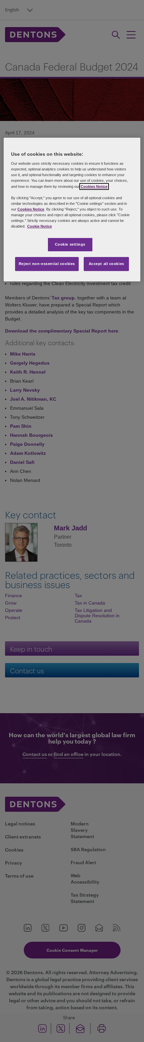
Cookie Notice (39, 226)
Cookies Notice (94, 186)
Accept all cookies (106, 264)
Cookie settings (70, 244)
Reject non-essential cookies (47, 264)
